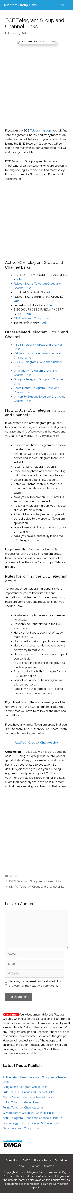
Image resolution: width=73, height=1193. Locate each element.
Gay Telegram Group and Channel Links (28, 1112)
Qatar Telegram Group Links (21, 1128)
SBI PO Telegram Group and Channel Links (36, 886)
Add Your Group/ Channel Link (36, 742)
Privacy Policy (42, 1160)
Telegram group (40, 130)
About (22, 1166)
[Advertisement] (36, 90)
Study (13, 876)
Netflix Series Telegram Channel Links (27, 1097)
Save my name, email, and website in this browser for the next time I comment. (35, 983)
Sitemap (49, 1166)
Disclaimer (61, 1160)
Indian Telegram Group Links (21, 1102)
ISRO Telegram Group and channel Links (35, 881)
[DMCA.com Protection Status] (13, 1147)
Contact (35, 1166)
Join (44, 322)
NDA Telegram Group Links (31, 318)
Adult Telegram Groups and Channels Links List (33, 1118)
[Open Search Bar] (62, 5)
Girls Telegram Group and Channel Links (28, 1092)
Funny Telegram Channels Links (23, 1107)
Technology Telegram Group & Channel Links (32, 1123)
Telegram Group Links (20, 5)
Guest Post (12, 1160)
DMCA (26, 1160)
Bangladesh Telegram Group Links (25, 1086)
